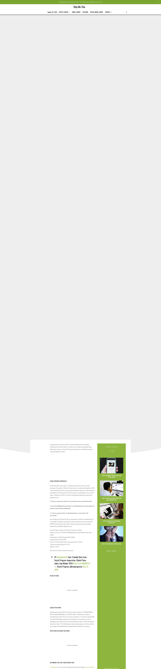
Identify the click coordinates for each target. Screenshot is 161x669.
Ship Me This (79, 7)
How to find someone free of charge (115, 596)
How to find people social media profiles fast (111, 522)
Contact (108, 12)
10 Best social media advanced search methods (114, 604)
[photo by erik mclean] (111, 465)
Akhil (77, 220)
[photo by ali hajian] (111, 534)
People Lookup (63, 12)
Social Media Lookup (96, 12)
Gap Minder (53, 667)
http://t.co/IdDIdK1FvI (81, 563)
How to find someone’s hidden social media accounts (111, 544)
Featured (85, 12)
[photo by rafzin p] (111, 488)
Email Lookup (76, 12)
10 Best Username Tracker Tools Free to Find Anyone (111, 476)
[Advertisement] (72, 466)
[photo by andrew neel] (111, 511)
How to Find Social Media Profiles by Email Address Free (111, 499)
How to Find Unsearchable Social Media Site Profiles (114, 588)
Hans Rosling (90, 667)
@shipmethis (62, 557)
